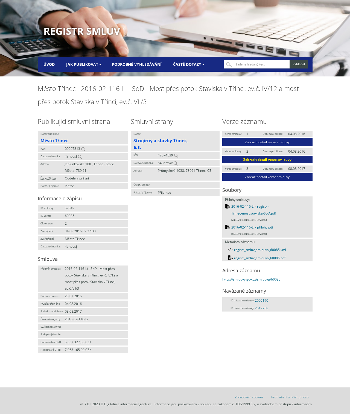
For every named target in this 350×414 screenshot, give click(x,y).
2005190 (261, 300)
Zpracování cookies (249, 397)
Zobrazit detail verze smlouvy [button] (267, 142)
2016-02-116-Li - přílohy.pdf (252, 227)
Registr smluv (81, 31)
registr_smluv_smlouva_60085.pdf (259, 258)
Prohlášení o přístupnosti (290, 397)
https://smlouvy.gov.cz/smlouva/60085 (251, 279)
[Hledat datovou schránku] (80, 156)
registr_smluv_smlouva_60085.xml (260, 250)
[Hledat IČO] (83, 149)
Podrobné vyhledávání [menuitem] (137, 64)
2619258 (261, 308)
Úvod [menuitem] (49, 64)
